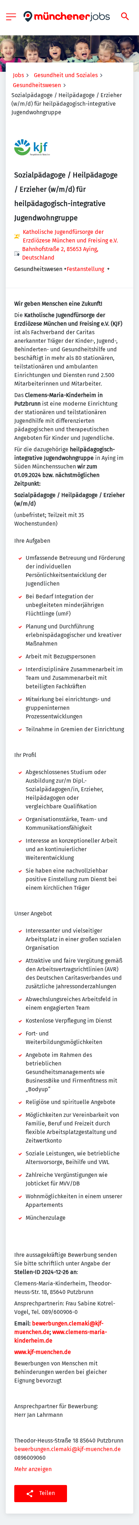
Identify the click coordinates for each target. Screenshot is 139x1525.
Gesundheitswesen (37, 85)
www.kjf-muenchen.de (42, 1352)
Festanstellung (85, 269)
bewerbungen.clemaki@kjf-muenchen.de (67, 1449)
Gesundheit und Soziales (66, 75)
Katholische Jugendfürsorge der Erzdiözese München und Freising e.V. (70, 236)
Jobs (18, 75)
